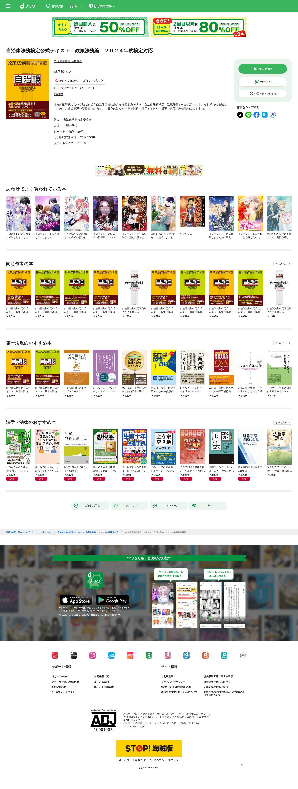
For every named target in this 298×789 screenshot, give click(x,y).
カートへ (265, 81)
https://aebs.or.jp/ (135, 726)
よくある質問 (101, 681)
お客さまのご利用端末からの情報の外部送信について (224, 694)
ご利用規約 (167, 676)
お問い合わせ (59, 686)
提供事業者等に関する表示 (218, 676)
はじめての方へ (60, 676)
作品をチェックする (265, 93)
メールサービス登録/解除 (65, 681)
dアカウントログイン (63, 692)
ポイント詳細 (91, 80)
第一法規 (71, 125)
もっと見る (281, 263)
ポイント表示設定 (104, 686)
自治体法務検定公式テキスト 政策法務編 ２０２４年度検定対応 (88, 532)
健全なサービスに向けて (217, 681)
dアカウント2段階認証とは (176, 686)
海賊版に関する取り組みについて (179, 692)
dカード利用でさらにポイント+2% (73, 88)
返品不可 (58, 94)
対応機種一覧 (101, 676)
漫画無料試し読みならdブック (20, 532)
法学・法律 (76, 131)
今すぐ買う (266, 68)
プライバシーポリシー (173, 681)
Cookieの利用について (216, 686)
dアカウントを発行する (134, 760)
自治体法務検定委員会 (68, 61)
